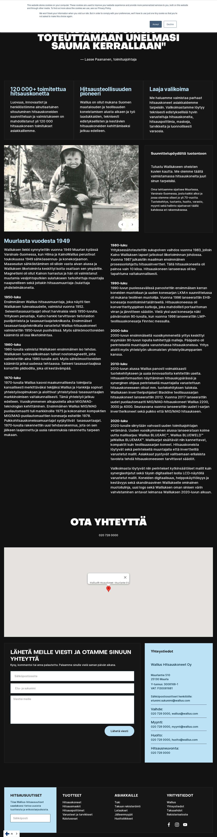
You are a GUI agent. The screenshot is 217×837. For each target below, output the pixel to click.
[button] (122, 224)
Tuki (117, 802)
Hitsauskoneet (72, 802)
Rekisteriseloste (177, 814)
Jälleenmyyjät (124, 814)
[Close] (125, 577)
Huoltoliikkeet (124, 818)
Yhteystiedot (175, 806)
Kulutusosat (70, 818)
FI (12, 833)
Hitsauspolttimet (73, 810)
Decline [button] (170, 24)
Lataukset (121, 810)
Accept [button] (156, 24)
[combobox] (11, 833)
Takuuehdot (174, 810)
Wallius (171, 802)
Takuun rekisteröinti (128, 806)
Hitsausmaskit (72, 806)
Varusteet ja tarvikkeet (78, 814)
